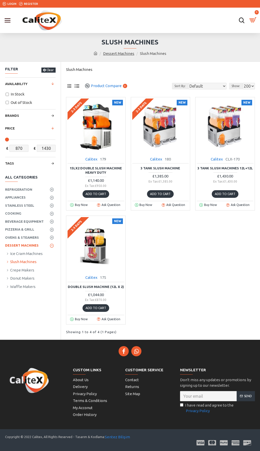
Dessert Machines (118, 53)
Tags (9, 163)
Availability (16, 84)
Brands (12, 115)
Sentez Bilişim (117, 437)
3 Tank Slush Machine (160, 168)
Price (10, 128)
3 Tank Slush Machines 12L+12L (225, 168)
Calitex (91, 159)
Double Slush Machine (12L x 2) (96, 286)
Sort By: (180, 86)
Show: (236, 86)
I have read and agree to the (209, 408)
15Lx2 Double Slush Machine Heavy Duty (96, 170)
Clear (50, 70)
